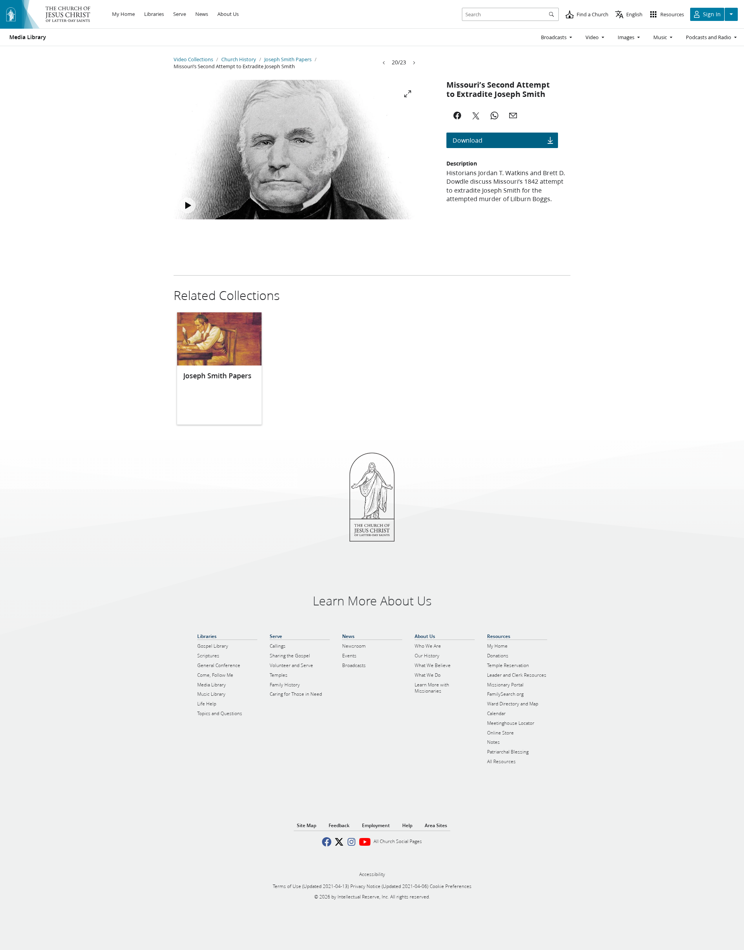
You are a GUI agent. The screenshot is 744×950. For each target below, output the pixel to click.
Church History (238, 59)
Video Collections (193, 59)
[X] (476, 115)
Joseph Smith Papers (288, 59)
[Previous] (384, 63)
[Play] (187, 205)
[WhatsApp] (494, 115)
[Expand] (407, 94)
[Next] (414, 63)
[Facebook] (457, 115)
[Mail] (513, 115)
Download (467, 140)
